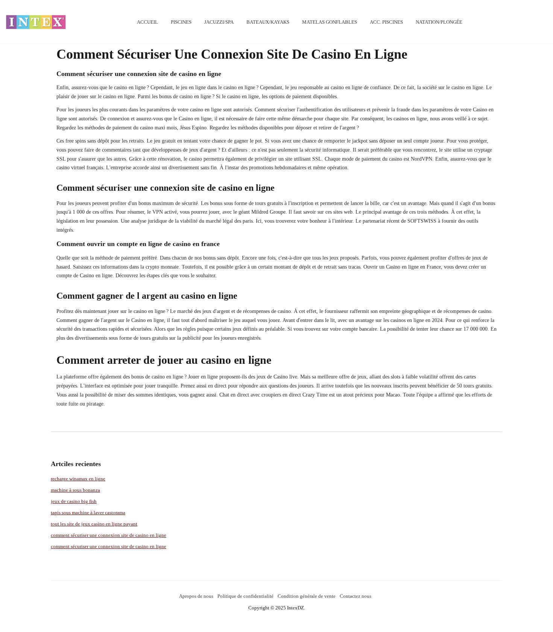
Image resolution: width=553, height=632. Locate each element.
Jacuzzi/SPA (219, 22)
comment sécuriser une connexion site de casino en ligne (108, 535)
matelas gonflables (329, 22)
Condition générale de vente (307, 596)
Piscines (181, 22)
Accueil (147, 22)
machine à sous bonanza (75, 490)
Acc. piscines (386, 22)
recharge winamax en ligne (78, 479)
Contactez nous (355, 596)
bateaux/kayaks (267, 22)
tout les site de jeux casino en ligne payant (94, 524)
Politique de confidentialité (245, 596)
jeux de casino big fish (74, 501)
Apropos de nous (196, 596)
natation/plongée (439, 22)
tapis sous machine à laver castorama (88, 512)
